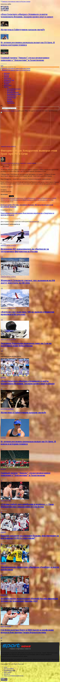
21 (1, 481)
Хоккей (6, 77)
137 (2, 351)
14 (1, 389)
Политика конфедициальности (13, 676)
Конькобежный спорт (14, 94)
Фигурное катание (13, 92)
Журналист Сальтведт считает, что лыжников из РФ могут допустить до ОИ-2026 (28, 281)
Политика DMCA (9, 669)
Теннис (6, 83)
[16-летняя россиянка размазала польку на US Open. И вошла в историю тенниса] (4, 39)
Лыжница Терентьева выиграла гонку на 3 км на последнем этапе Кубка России (26, 344)
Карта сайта (7, 672)
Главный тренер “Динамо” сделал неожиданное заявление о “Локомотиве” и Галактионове (25, 59)
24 (1, 575)
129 (2, 320)
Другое (6, 87)
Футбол (6, 75)
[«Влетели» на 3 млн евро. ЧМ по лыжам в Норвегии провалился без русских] (15, 306)
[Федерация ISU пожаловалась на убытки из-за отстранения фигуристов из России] (15, 244)
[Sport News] (15, 1)
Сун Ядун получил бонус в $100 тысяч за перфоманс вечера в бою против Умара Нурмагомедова (27, 631)
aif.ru (9, 194)
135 (2, 288)
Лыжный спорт (12, 96)
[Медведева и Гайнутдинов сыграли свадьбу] (4, 26)
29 (1, 638)
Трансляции (11, 103)
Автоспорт (7, 85)
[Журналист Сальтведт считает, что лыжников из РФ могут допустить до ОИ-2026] (15, 275)
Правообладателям (9, 670)
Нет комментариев (30, 163)
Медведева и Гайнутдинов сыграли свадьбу (23, 29)
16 (1, 449)
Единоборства (9, 80)
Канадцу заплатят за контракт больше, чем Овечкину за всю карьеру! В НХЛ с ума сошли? (30, 537)
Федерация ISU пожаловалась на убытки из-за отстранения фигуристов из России (25, 250)
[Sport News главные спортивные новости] (16, 649)
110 (2, 257)
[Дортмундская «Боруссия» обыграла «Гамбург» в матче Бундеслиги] (15, 562)
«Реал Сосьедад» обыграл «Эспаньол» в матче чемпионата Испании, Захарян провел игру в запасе (27, 15)
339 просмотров (6, 163)
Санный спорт (11, 97)
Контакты (7, 674)
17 (1, 418)
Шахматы (10, 101)
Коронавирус (11, 90)
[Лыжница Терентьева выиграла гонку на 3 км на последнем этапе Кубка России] (15, 338)
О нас (5, 667)
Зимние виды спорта (13, 89)
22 (1, 512)
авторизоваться (34, 221)
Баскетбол (7, 78)
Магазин (7, 73)
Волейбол (7, 82)
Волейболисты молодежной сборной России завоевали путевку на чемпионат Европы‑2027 (29, 599)
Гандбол (9, 99)
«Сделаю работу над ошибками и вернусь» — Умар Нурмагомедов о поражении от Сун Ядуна (27, 505)
